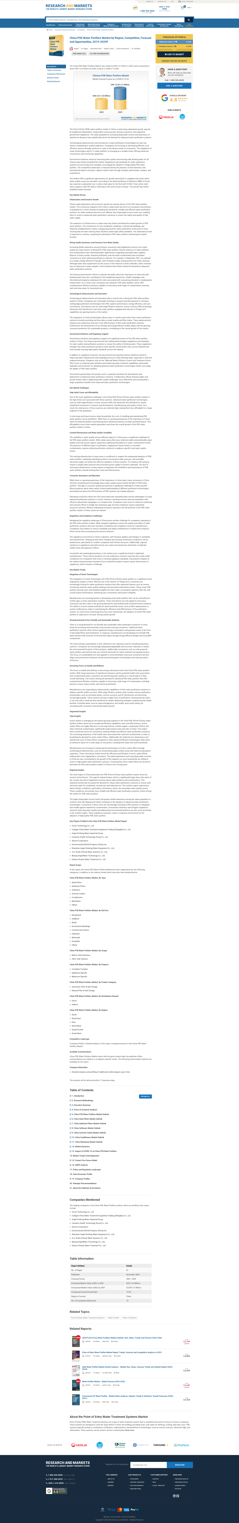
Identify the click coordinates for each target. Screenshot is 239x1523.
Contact (155, 1479)
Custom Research (136, 1485)
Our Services (189, 25)
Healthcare (50, 25)
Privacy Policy (115, 1517)
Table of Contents (54, 70)
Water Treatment (130, 1318)
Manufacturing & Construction (94, 25)
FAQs (154, 1482)
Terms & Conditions (129, 1517)
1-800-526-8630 (147, 11)
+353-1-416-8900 (164, 8)
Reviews (111, 1485)
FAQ (172, 1)
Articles (178, 1489)
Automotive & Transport (126, 25)
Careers (111, 1482)
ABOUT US (149, 1)
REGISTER (180, 1465)
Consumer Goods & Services (164, 25)
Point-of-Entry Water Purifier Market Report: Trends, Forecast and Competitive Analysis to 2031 (122, 1352)
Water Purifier (113, 1318)
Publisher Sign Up (181, 1479)
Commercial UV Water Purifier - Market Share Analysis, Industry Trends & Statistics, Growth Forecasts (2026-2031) (128, 1397)
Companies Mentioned (56, 74)
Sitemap (106, 1517)
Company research (137, 1482)
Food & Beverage (150, 25)
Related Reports (53, 81)
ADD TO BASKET (174, 54)
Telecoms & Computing (139, 25)
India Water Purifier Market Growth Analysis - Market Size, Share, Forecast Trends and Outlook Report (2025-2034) (127, 1368)
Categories (134, 1479)
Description (51, 66)
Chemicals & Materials (80, 25)
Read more (129, 1430)
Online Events (180, 1485)
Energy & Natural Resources (111, 25)
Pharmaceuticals (65, 25)
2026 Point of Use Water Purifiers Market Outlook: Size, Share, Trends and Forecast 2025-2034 (122, 1338)
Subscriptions (135, 1489)
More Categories (178, 25)
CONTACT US (162, 1)
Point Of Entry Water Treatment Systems (88, 1318)
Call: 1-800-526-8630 (174, 80)
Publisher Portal (181, 1482)
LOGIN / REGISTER (187, 1)
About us (111, 1479)
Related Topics (53, 78)
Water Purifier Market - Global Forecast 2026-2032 (103, 1381)
